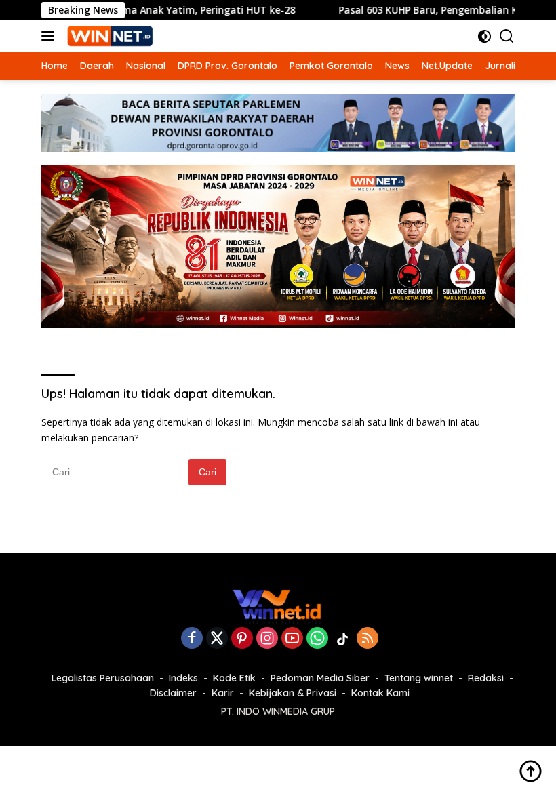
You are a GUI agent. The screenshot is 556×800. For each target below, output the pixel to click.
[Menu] (50, 35)
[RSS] (367, 639)
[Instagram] (267, 639)
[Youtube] (292, 639)
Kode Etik (234, 678)
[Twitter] (217, 639)
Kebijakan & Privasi (292, 693)
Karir (223, 693)
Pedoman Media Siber (320, 678)
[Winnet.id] (108, 35)
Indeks (183, 678)
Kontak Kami (380, 693)
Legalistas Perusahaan (103, 678)
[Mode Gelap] (484, 36)
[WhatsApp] (317, 639)
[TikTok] (342, 639)
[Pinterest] (242, 639)
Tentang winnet (418, 678)
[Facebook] (192, 639)
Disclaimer (173, 693)
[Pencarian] (507, 36)
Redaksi (486, 678)
